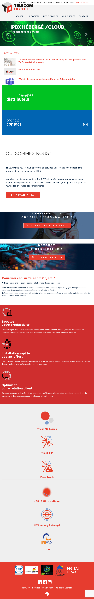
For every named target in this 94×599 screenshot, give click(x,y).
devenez (19, 97)
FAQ (72, 3)
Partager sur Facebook (45, 581)
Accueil (20, 16)
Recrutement (62, 3)
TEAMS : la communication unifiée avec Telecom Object (47, 79)
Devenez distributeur (42, 588)
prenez (13, 122)
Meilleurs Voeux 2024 (29, 69)
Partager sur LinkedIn (50, 581)
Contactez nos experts (49, 225)
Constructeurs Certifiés (42, 3)
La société (34, 16)
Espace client (82, 3)
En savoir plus (22, 195)
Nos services (50, 16)
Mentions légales (63, 588)
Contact (83, 16)
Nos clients (68, 16)
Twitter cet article (40, 581)
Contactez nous (49, 257)
